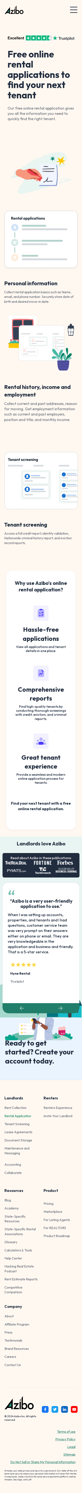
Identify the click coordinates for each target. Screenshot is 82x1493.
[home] (31, 9)
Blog (7, 1200)
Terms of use (66, 1431)
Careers (10, 1356)
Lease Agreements (18, 1132)
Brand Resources (16, 1348)
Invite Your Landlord (58, 1116)
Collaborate (13, 1173)
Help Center (13, 1258)
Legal (71, 1447)
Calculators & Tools (18, 1250)
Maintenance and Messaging (16, 1150)
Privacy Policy (65, 1439)
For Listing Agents (57, 1220)
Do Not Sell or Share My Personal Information (42, 1462)
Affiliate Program (16, 1324)
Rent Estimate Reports (21, 1279)
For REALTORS (55, 1228)
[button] (73, 10)
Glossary (10, 1242)
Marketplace (53, 1211)
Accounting (12, 1164)
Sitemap (69, 1454)
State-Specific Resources (15, 1218)
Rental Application (17, 1116)
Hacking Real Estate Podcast (19, 1268)
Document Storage (18, 1140)
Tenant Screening (16, 1124)
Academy (11, 1208)
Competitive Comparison (13, 1289)
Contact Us (12, 1365)
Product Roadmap (57, 1236)
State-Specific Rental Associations (20, 1231)
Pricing (48, 1203)
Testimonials (13, 1340)
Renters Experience (58, 1108)
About (9, 1316)
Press (8, 1332)
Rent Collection (15, 1108)
